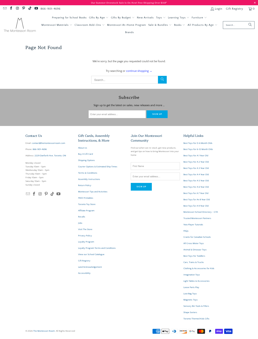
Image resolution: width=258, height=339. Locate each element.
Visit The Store (85, 229)
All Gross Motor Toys (193, 243)
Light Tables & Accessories (196, 281)
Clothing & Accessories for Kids (198, 268)
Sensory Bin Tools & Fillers (196, 306)
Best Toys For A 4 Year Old (196, 174)
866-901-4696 (51, 8)
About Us (82, 148)
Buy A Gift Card (85, 154)
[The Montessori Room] (20, 25)
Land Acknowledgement (90, 267)
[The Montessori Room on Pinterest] (23, 8)
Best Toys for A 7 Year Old (195, 193)
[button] (99, 17)
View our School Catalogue (91, 254)
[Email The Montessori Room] (4, 8)
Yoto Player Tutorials (193, 224)
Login (218, 8)
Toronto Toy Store (86, 204)
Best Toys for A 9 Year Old (196, 206)
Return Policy (84, 185)
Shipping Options (86, 160)
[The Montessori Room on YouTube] (36, 8)
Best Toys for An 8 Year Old (196, 199)
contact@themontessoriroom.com (48, 143)
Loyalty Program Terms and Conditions (97, 248)
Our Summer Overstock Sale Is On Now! (114, 2)
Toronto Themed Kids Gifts (196, 318)
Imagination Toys (191, 274)
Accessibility (84, 273)
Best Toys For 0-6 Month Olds (197, 143)
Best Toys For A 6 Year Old (196, 187)
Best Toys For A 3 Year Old (196, 168)
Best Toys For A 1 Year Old (195, 155)
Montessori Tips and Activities (92, 191)
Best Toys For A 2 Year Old (196, 162)
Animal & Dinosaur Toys (195, 249)
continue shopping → (139, 71)
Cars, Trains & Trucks (193, 262)
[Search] (250, 25)
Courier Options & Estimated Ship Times (97, 166)
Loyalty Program (86, 242)
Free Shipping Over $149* (152, 2)
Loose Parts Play (191, 287)
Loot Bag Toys (190, 293)
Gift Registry (234, 8)
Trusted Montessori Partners (197, 218)
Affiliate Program (86, 210)
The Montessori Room (44, 331)
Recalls (81, 216)
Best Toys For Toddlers (194, 256)
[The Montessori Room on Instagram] (17, 8)
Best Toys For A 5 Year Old (196, 180)
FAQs (185, 231)
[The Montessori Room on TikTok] (30, 8)
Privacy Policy (85, 235)
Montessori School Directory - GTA (200, 212)
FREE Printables (85, 198)
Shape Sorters (190, 312)
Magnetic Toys (190, 300)
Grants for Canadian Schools (197, 237)
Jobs (80, 223)
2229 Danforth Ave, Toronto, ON (50, 155)
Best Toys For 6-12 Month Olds (198, 149)
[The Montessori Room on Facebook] (11, 8)
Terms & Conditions (87, 173)
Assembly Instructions (89, 179)
